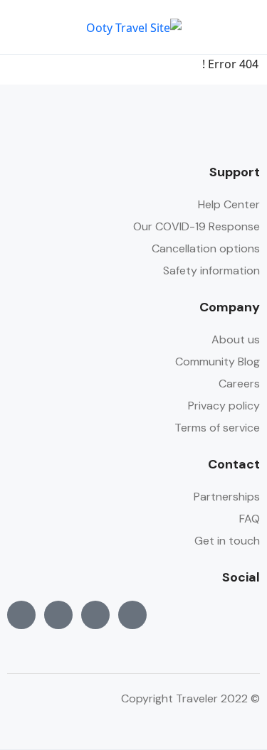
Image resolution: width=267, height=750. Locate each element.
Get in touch (227, 540)
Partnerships (227, 496)
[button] (62, 27)
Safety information (211, 270)
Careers (239, 383)
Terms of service (217, 427)
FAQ (249, 518)
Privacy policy (224, 405)
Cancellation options (206, 248)
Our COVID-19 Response (196, 226)
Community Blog (217, 361)
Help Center (229, 204)
